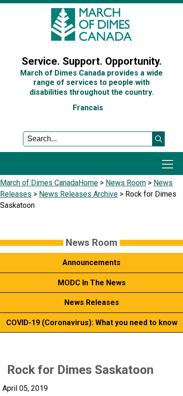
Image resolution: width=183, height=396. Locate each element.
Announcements (91, 262)
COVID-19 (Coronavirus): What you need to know (91, 322)
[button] (158, 138)
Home (88, 182)
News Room (126, 182)
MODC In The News (92, 282)
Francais (88, 107)
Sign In (16, 39)
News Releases (91, 302)
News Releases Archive (78, 194)
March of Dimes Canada (39, 182)
